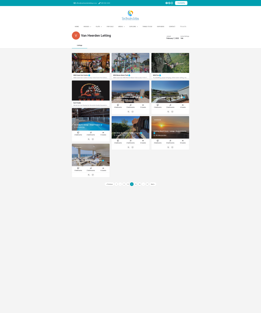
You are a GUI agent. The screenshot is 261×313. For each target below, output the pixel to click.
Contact (172, 26)
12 (136, 184)
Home (77, 26)
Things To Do (147, 26)
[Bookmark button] (132, 111)
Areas (120, 26)
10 (128, 184)
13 (139, 184)
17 (147, 184)
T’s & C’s (183, 26)
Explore (132, 26)
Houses (86, 26)
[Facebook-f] (167, 3)
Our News (160, 26)
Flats (98, 26)
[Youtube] (172, 3)
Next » (153, 184)
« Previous (109, 184)
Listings (79, 45)
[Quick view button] (128, 111)
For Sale (110, 26)
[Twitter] (169, 3)
